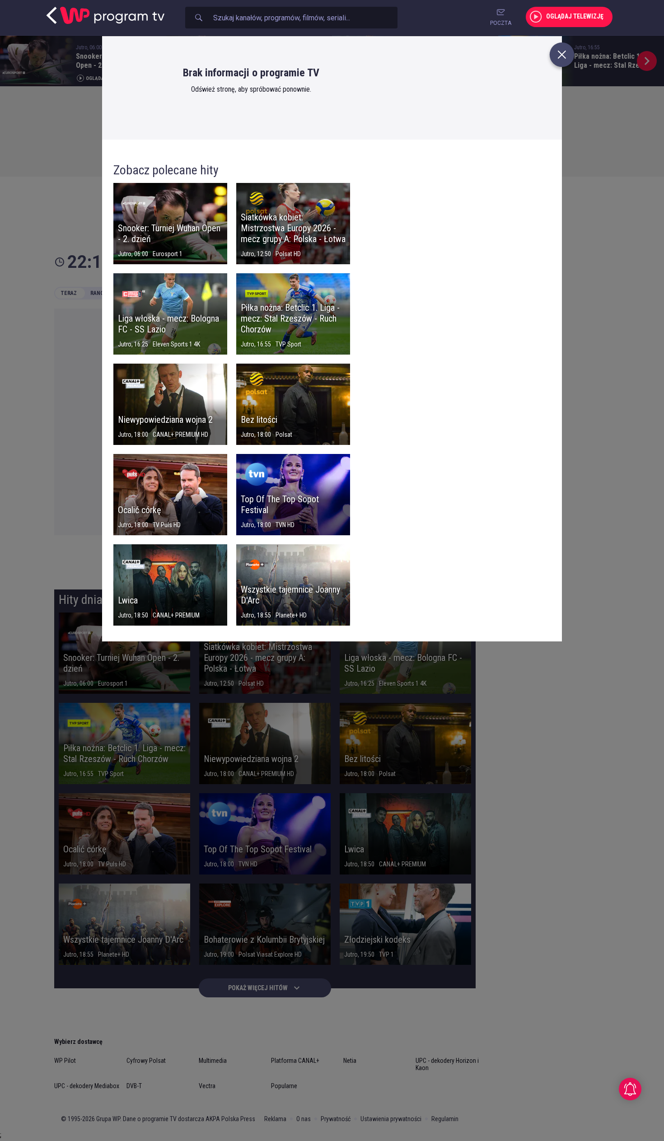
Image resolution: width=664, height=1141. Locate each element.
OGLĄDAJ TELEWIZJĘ (574, 16)
